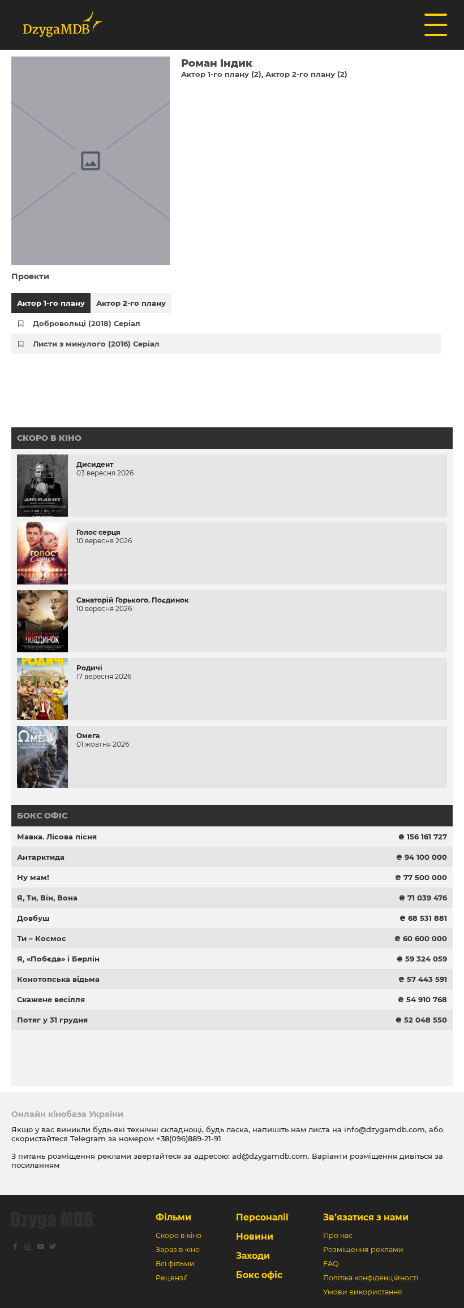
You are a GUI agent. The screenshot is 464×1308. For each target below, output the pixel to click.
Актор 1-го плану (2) (221, 74)
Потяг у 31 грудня (52, 1019)
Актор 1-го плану (51, 302)
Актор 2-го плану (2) (306, 74)
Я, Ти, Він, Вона (47, 897)
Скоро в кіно (49, 438)
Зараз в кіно (178, 1249)
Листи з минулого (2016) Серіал (96, 343)
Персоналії (262, 1217)
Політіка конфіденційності (370, 1278)
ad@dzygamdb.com (270, 1155)
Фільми (173, 1217)
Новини (254, 1236)
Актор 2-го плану (131, 302)
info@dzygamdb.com (383, 1129)
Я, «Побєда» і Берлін (58, 958)
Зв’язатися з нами (366, 1217)
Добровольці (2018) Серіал (86, 323)
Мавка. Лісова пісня (57, 836)
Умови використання (362, 1292)
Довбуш (33, 917)
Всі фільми (175, 1263)
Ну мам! (33, 877)
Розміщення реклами (363, 1249)
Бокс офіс (42, 816)
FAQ (330, 1263)
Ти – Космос (41, 938)
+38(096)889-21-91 (188, 1138)
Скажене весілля (51, 999)
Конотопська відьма (58, 979)
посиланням (35, 1165)
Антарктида (41, 856)
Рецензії (171, 1278)
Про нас (338, 1235)
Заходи (253, 1255)
